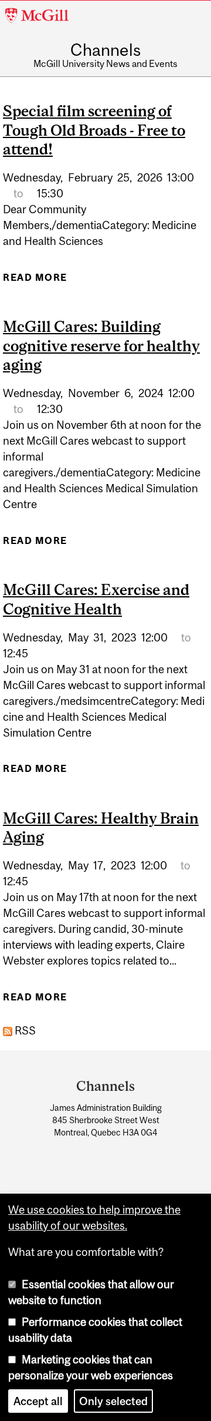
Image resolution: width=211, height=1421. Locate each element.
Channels (105, 50)
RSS (24, 1030)
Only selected (113, 1401)
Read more (35, 281)
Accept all (38, 1401)
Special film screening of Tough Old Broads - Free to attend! (94, 129)
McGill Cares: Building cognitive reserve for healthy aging (101, 345)
